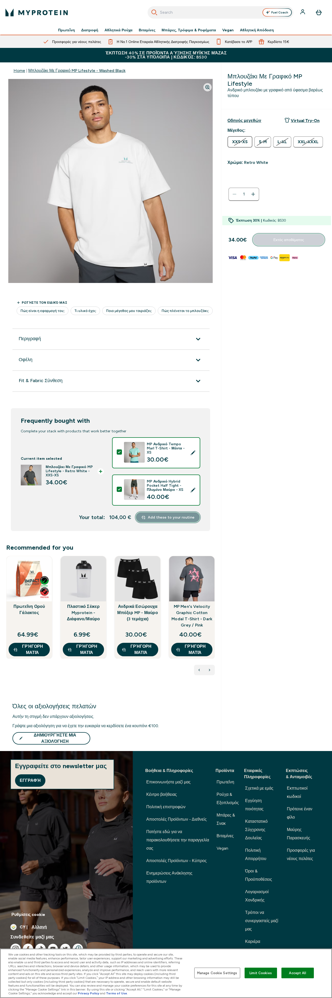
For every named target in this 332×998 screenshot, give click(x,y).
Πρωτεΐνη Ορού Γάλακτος (29, 609)
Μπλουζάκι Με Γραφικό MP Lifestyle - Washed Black (77, 70)
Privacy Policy (88, 993)
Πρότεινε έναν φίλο (299, 813)
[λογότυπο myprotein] (36, 12)
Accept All (297, 973)
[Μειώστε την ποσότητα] (234, 194)
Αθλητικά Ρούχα (119, 30)
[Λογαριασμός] (303, 12)
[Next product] (209, 670)
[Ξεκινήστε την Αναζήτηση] (154, 12)
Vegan (228, 30)
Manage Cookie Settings (217, 973)
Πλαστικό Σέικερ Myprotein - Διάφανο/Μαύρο (83, 612)
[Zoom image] (207, 87)
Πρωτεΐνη (66, 30)
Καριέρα (252, 941)
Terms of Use (116, 993)
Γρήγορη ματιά (32, 649)
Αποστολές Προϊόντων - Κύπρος (176, 860)
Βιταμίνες (147, 30)
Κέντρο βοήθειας (161, 794)
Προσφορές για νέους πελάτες (301, 854)
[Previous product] (199, 670)
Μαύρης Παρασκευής (298, 833)
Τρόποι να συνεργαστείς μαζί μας (261, 920)
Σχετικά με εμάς (259, 788)
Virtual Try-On (305, 120)
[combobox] (221, 12)
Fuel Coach (279, 12)
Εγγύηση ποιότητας (254, 804)
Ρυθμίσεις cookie (28, 914)
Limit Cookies (261, 973)
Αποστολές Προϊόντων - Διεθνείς (176, 819)
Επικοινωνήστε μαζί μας (168, 782)
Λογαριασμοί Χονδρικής (257, 896)
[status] (243, 194)
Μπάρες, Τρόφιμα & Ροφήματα (189, 30)
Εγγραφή (30, 780)
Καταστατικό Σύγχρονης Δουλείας (256, 829)
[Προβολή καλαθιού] (319, 12)
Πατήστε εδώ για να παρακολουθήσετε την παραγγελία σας (177, 839)
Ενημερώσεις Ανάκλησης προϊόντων (169, 877)
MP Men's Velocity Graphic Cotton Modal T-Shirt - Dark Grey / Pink (191, 615)
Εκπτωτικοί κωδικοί (297, 792)
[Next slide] (214, 619)
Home (19, 70)
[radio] (239, 142)
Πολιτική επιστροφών (165, 807)
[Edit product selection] (193, 452)
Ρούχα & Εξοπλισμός (228, 798)
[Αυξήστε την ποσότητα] (253, 194)
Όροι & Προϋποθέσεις (258, 875)
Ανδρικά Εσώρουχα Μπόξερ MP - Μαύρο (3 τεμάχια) (137, 612)
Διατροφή (89, 30)
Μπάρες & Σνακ (226, 819)
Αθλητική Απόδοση (257, 30)
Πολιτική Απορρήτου (255, 854)
